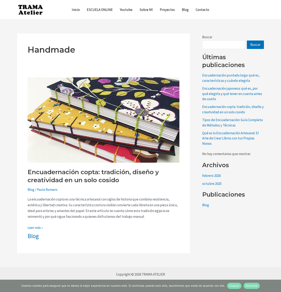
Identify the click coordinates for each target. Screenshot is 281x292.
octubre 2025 (212, 183)
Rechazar (252, 285)
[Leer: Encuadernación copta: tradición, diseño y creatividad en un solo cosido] (103, 119)
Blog (185, 9)
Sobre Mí (146, 9)
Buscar (207, 37)
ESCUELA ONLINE (100, 9)
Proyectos (167, 9)
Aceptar (234, 285)
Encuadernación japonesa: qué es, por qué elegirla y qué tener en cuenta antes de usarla (232, 93)
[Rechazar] (276, 286)
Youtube (126, 9)
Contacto (202, 9)
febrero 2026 (211, 175)
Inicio (76, 9)
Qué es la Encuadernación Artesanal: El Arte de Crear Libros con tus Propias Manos (230, 138)
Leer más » (35, 227)
